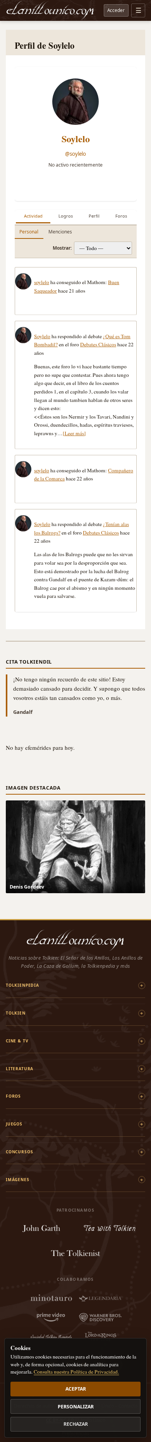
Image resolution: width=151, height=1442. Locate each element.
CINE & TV (17, 1041)
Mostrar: (62, 248)
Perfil (94, 216)
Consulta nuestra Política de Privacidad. (76, 1371)
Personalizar (76, 1406)
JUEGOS (14, 1124)
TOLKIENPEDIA (22, 985)
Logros (65, 216)
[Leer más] (74, 433)
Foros (121, 216)
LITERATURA (19, 1068)
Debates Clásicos (98, 344)
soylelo (41, 282)
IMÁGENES (17, 1179)
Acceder (116, 10)
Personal (28, 231)
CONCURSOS (19, 1151)
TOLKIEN (16, 1013)
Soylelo (76, 138)
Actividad (33, 216)
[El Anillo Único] (50, 10)
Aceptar (75, 1389)
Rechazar (75, 1424)
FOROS (13, 1096)
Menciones (60, 231)
